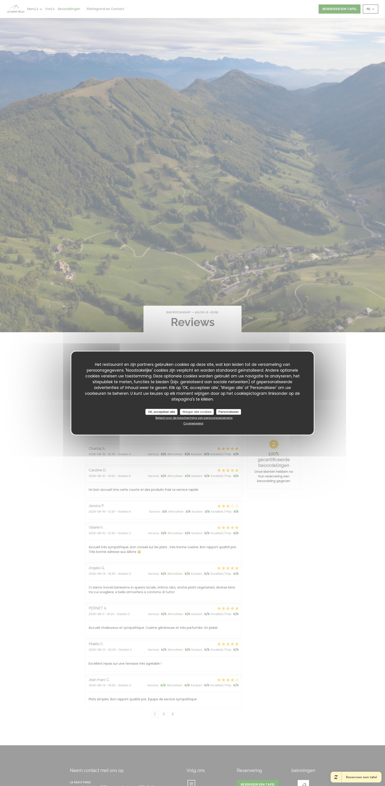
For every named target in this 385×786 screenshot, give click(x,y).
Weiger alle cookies (196, 412)
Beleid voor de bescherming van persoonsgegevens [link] (194, 418)
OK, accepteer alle (161, 412)
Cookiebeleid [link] (193, 424)
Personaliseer (229, 412)
